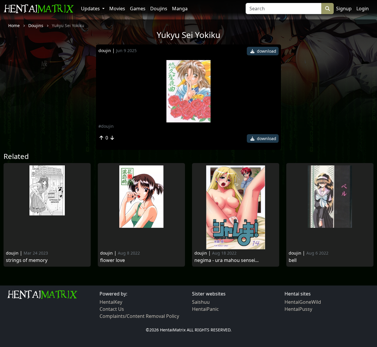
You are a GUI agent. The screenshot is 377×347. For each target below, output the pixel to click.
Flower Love (112, 260)
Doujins (158, 8)
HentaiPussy (298, 309)
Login (362, 8)
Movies (117, 8)
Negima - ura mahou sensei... (226, 260)
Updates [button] (91, 8)
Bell (293, 260)
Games (137, 8)
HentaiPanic (205, 309)
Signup (344, 8)
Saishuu (201, 302)
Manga (180, 8)
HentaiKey (111, 302)
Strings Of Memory (26, 260)
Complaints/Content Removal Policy (139, 316)
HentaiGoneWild (303, 302)
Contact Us (112, 309)
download (266, 51)
